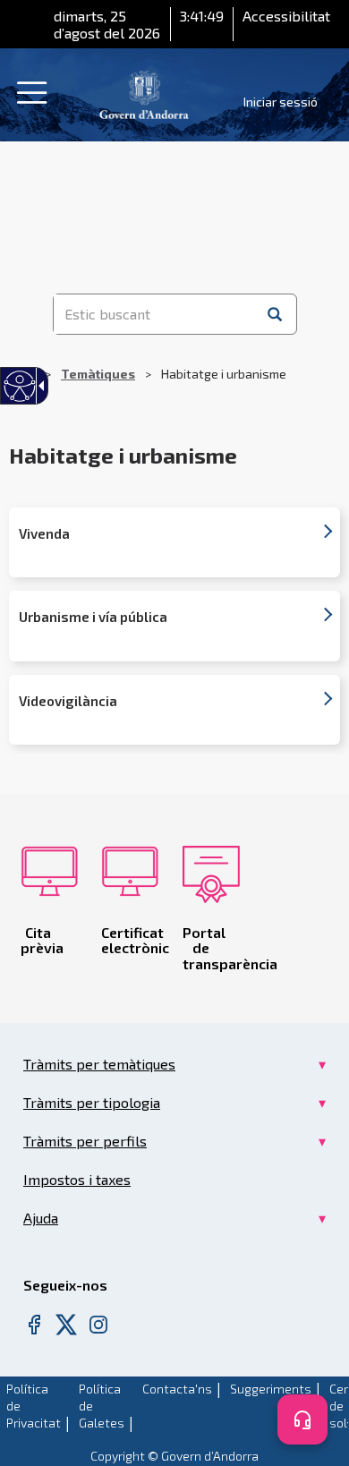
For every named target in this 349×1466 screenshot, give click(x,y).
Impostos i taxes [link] (77, 1179)
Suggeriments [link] (270, 1388)
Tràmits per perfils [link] (85, 1140)
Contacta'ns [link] (177, 1388)
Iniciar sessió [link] (280, 101)
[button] (275, 314)
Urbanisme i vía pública (93, 617)
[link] (144, 92)
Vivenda (44, 533)
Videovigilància (68, 701)
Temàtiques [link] (98, 373)
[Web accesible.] (20, 386)
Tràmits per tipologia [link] (91, 1102)
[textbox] (155, 314)
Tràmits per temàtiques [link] (99, 1063)
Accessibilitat (286, 15)
